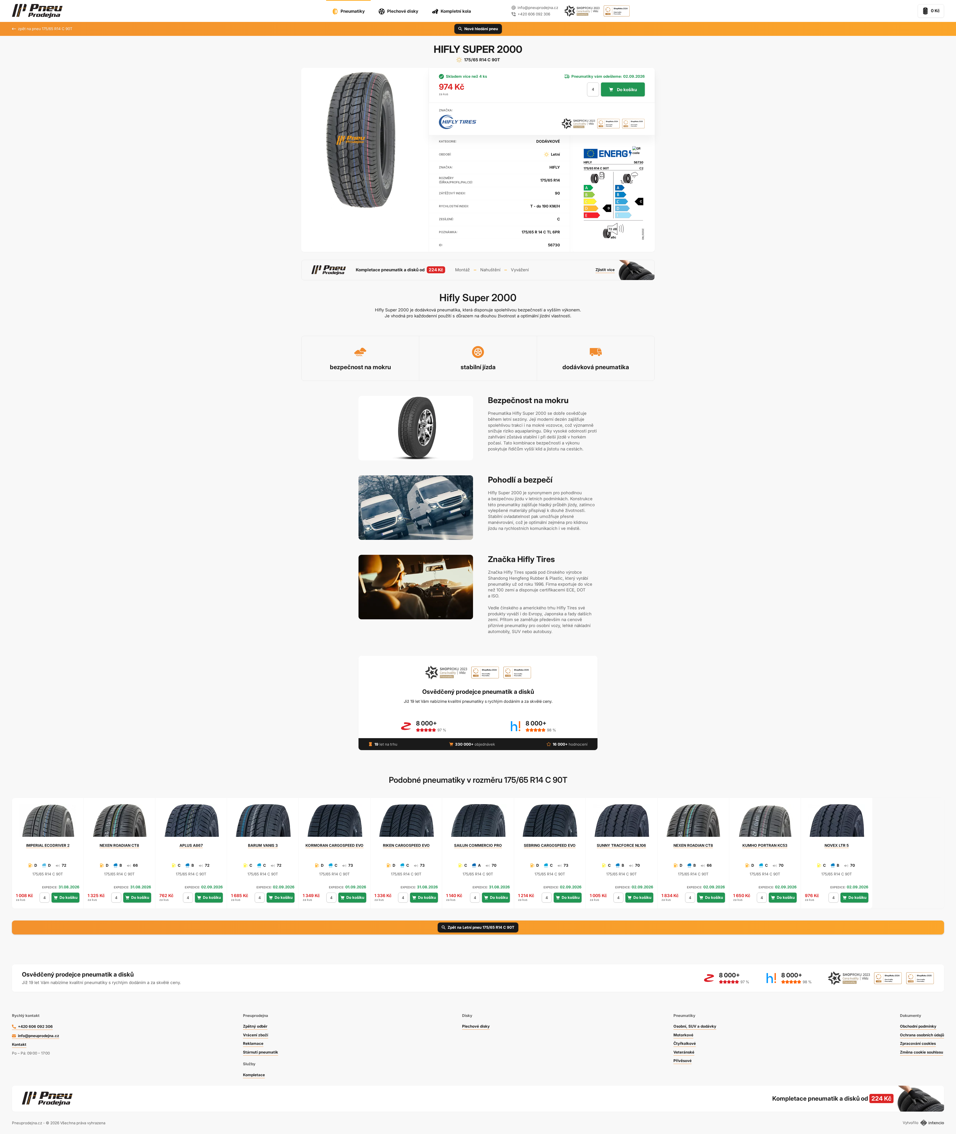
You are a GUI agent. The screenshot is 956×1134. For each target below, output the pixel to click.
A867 (191, 845)
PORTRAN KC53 (764, 845)
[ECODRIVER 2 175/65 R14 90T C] (48, 822)
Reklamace (253, 1043)
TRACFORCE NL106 (621, 845)
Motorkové (683, 1035)
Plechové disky (402, 11)
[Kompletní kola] (819, 1099)
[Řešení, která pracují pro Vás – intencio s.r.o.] (932, 1123)
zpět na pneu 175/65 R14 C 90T (45, 28)
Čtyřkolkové (684, 1043)
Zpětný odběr (255, 1026)
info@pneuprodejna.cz (538, 7)
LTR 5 (837, 845)
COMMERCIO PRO (478, 845)
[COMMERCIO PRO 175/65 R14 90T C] (478, 822)
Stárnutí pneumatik (260, 1052)
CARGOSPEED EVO (334, 845)
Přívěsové (682, 1060)
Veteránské (683, 1052)
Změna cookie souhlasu (921, 1052)
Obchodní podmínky (918, 1026)
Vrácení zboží (255, 1035)
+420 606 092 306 (35, 1026)
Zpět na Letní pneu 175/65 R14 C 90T (481, 927)
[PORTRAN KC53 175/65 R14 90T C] (765, 822)
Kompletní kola (456, 11)
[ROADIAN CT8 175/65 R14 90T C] (119, 822)
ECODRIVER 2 (47, 845)
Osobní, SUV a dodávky (694, 1026)
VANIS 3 (263, 845)
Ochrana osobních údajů (922, 1035)
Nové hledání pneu (481, 28)
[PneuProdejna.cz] (37, 11)
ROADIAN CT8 (119, 845)
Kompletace (254, 1074)
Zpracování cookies (918, 1043)
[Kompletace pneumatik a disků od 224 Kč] (478, 270)
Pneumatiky (353, 11)
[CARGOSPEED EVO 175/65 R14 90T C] (334, 822)
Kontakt (19, 1044)
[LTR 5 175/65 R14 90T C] (836, 822)
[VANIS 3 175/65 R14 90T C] (263, 822)
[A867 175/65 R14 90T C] (191, 822)
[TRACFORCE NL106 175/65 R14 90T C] (621, 822)
